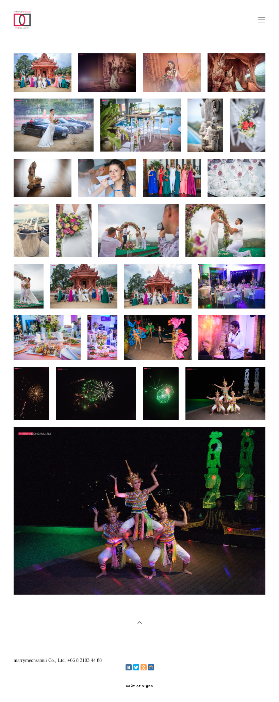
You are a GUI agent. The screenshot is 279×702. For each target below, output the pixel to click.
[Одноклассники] (144, 667)
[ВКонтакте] (129, 667)
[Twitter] (136, 667)
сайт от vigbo (139, 686)
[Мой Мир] (151, 667)
